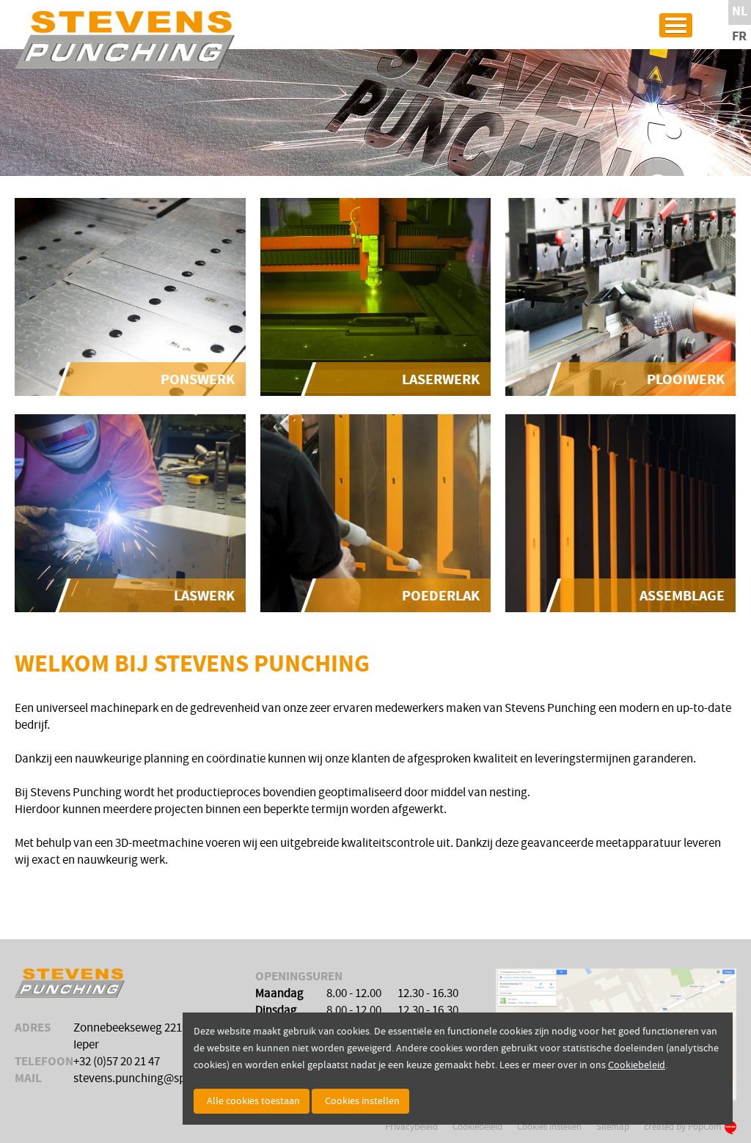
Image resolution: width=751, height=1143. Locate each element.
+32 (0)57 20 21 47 (116, 1062)
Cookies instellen (549, 1126)
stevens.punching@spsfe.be (144, 1078)
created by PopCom (683, 1126)
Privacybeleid (411, 1126)
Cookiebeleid (477, 1126)
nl (739, 12)
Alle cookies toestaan (253, 1101)
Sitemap (612, 1126)
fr (739, 36)
